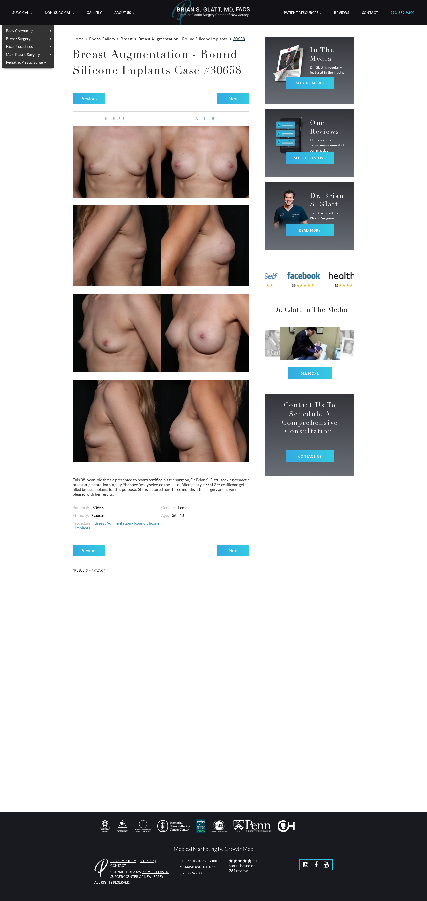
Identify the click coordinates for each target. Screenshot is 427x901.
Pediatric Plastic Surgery (26, 62)
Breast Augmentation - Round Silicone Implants (183, 39)
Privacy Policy (123, 861)
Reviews (341, 13)
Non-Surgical (58, 13)
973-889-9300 (402, 13)
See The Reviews (310, 158)
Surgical (21, 13)
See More (310, 373)
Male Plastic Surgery (23, 54)
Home (78, 39)
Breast (127, 39)
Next (233, 98)
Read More (310, 230)
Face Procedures (19, 46)
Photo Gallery (102, 39)
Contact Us (309, 456)
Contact (370, 13)
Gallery (94, 13)
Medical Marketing (195, 849)
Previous (88, 98)
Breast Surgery (18, 39)
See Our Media (310, 83)
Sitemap (147, 861)
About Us (123, 13)
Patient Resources (302, 13)
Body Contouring (19, 31)
